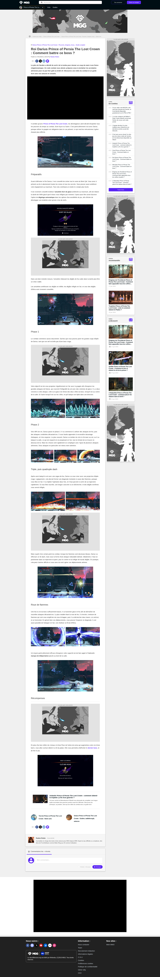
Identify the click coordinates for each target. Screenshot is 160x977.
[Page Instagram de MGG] (54, 945)
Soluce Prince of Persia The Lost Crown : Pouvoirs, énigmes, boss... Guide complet (82, 36)
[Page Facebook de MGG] (27, 945)
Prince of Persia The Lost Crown (51, 36)
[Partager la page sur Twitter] (40, 61)
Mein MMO (110, 945)
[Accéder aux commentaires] (47, 61)
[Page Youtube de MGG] (41, 945)
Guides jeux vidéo (37, 36)
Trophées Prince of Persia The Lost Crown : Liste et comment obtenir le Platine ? (119, 308)
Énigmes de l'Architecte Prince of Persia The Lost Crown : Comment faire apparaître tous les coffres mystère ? (122, 174)
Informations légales (85, 954)
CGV (80, 973)
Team (80, 948)
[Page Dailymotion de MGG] (45, 945)
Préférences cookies (85, 963)
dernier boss (92, 748)
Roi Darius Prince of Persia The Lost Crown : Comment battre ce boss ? (121, 159)
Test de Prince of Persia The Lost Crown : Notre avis (50, 817)
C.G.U (80, 957)
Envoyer (98, 867)
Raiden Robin (55, 57)
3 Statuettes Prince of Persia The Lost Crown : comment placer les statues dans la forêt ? (121, 182)
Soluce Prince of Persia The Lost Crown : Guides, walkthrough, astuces (85, 818)
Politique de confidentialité (87, 967)
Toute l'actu (120, 189)
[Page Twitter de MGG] (36, 945)
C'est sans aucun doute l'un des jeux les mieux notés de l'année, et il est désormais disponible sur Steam (122, 137)
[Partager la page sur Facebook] (36, 61)
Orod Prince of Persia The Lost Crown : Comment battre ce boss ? (121, 152)
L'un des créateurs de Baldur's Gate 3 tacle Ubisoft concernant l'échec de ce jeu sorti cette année (121, 119)
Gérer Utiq (82, 970)
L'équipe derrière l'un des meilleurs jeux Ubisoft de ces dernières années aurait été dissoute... (120, 128)
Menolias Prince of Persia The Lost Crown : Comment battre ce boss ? (121, 166)
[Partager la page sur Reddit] (43, 61)
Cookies (81, 960)
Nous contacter (83, 945)
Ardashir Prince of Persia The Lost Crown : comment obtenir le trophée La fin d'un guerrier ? (73, 797)
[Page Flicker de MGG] (50, 945)
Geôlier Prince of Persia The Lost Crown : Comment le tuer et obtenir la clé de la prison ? (120, 368)
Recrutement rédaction (86, 951)
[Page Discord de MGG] (32, 945)
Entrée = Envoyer (85, 867)
